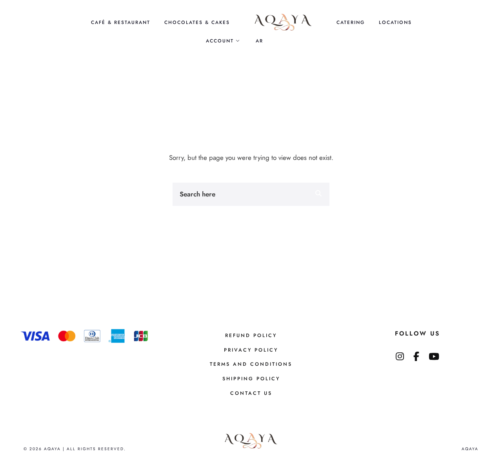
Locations (395, 22)
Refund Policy (251, 335)
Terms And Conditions (251, 364)
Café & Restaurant (120, 22)
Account (220, 40)
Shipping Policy (251, 378)
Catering (350, 22)
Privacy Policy (251, 350)
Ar (259, 40)
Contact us (251, 393)
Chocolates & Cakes (197, 22)
